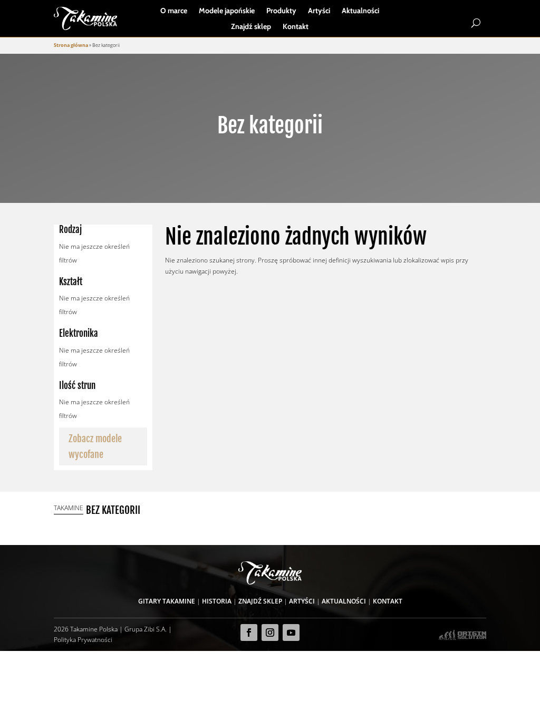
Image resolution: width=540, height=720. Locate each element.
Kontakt (295, 27)
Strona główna (71, 45)
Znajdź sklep (251, 27)
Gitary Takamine (166, 601)
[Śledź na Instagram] (270, 632)
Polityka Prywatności (83, 639)
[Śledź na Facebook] (248, 632)
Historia (217, 601)
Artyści (319, 11)
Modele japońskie (227, 11)
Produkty (281, 11)
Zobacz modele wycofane (95, 447)
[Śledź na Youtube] (291, 632)
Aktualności (360, 11)
